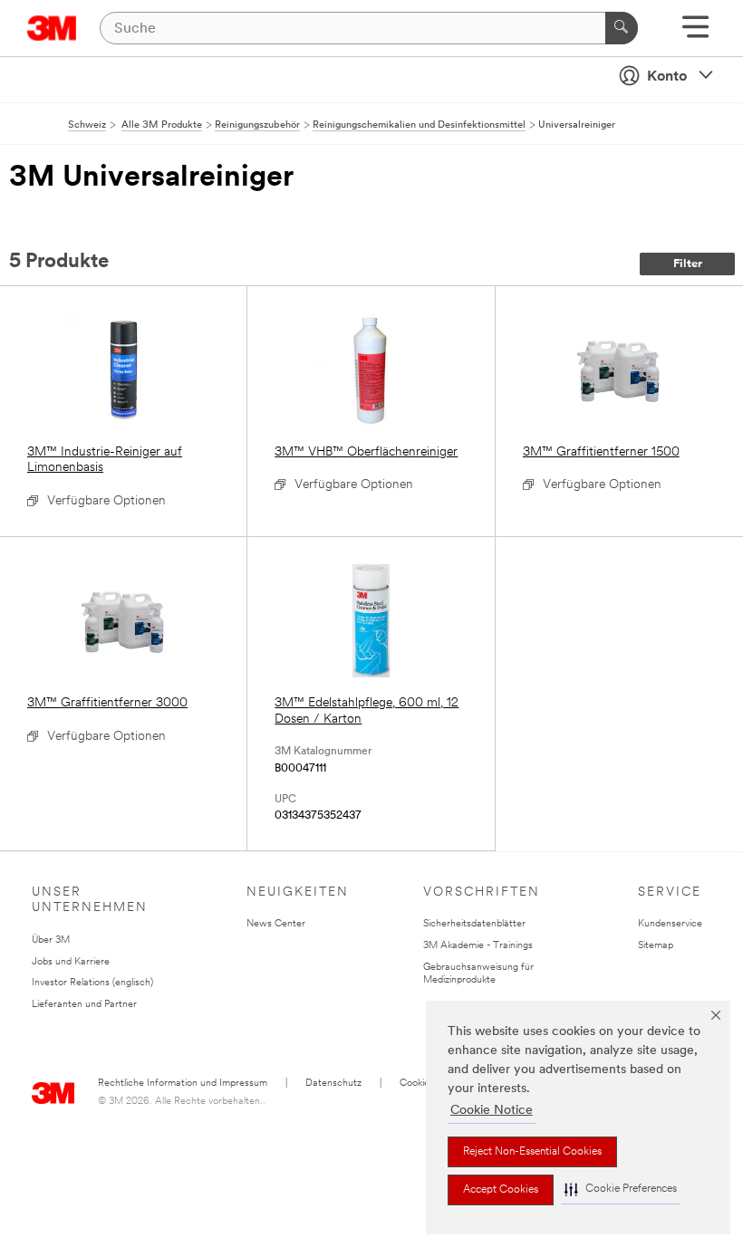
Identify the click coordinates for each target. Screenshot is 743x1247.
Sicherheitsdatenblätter (474, 924)
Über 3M (51, 940)
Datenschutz (333, 1084)
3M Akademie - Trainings (478, 946)
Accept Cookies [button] (500, 1190)
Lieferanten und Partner (84, 1005)
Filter (687, 264)
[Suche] (621, 28)
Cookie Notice (491, 1111)
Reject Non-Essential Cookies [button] (532, 1151)
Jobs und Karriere (71, 962)
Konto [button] (666, 77)
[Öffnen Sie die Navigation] (695, 33)
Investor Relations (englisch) (92, 983)
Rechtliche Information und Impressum (182, 1084)
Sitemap (655, 946)
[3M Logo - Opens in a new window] (52, 28)
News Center (275, 924)
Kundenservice (670, 924)
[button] (620, 1189)
